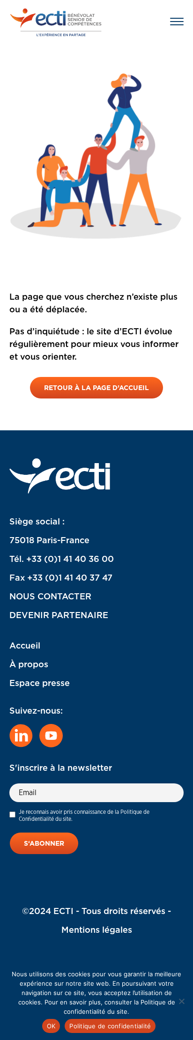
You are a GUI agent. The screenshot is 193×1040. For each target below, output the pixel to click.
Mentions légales (96, 930)
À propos (28, 664)
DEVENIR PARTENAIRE (58, 615)
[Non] (181, 1001)
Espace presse (39, 683)
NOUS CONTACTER (50, 596)
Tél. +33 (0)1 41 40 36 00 (61, 559)
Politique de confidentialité (110, 1026)
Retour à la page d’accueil (96, 387)
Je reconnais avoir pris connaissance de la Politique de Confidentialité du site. (84, 815)
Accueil (24, 645)
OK (51, 1026)
